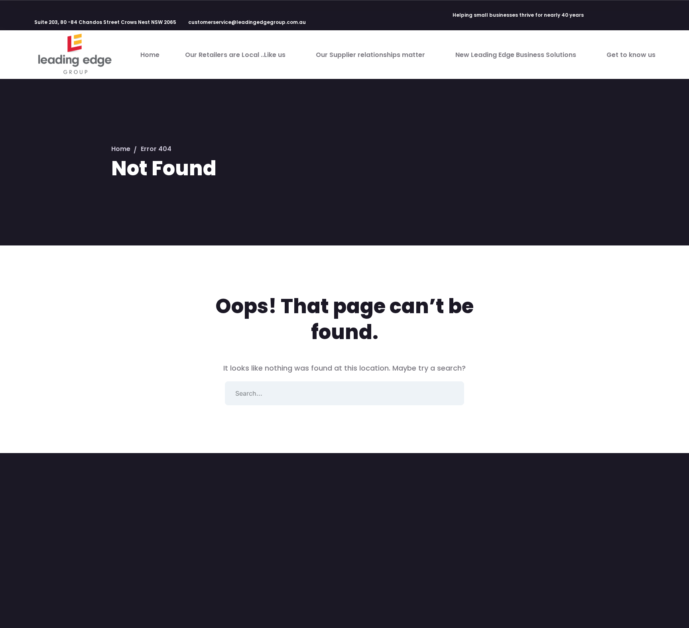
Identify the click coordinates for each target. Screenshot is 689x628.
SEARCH (452, 393)
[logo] (74, 54)
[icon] (599, 16)
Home (120, 148)
